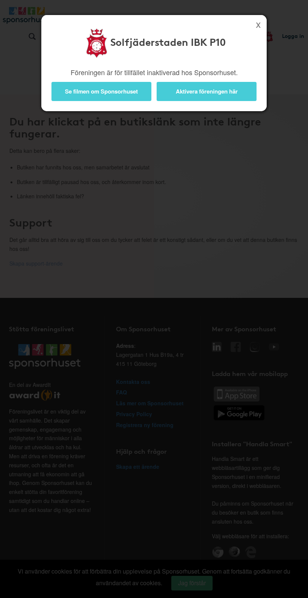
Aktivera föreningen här (207, 91)
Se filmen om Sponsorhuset (101, 91)
